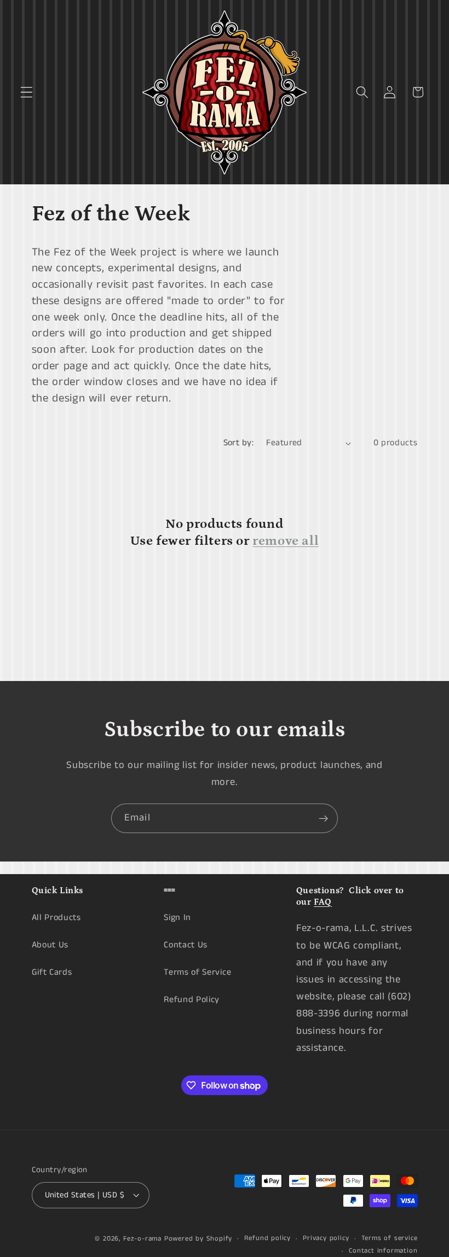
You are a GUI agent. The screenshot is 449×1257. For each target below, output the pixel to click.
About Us (50, 945)
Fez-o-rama (142, 1238)
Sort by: (238, 443)
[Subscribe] (323, 818)
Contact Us (186, 945)
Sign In (177, 917)
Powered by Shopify (198, 1238)
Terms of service (389, 1238)
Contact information (383, 1250)
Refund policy (267, 1238)
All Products (56, 917)
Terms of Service (197, 972)
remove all (285, 540)
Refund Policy (192, 999)
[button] (27, 92)
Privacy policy (326, 1238)
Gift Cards (52, 972)
